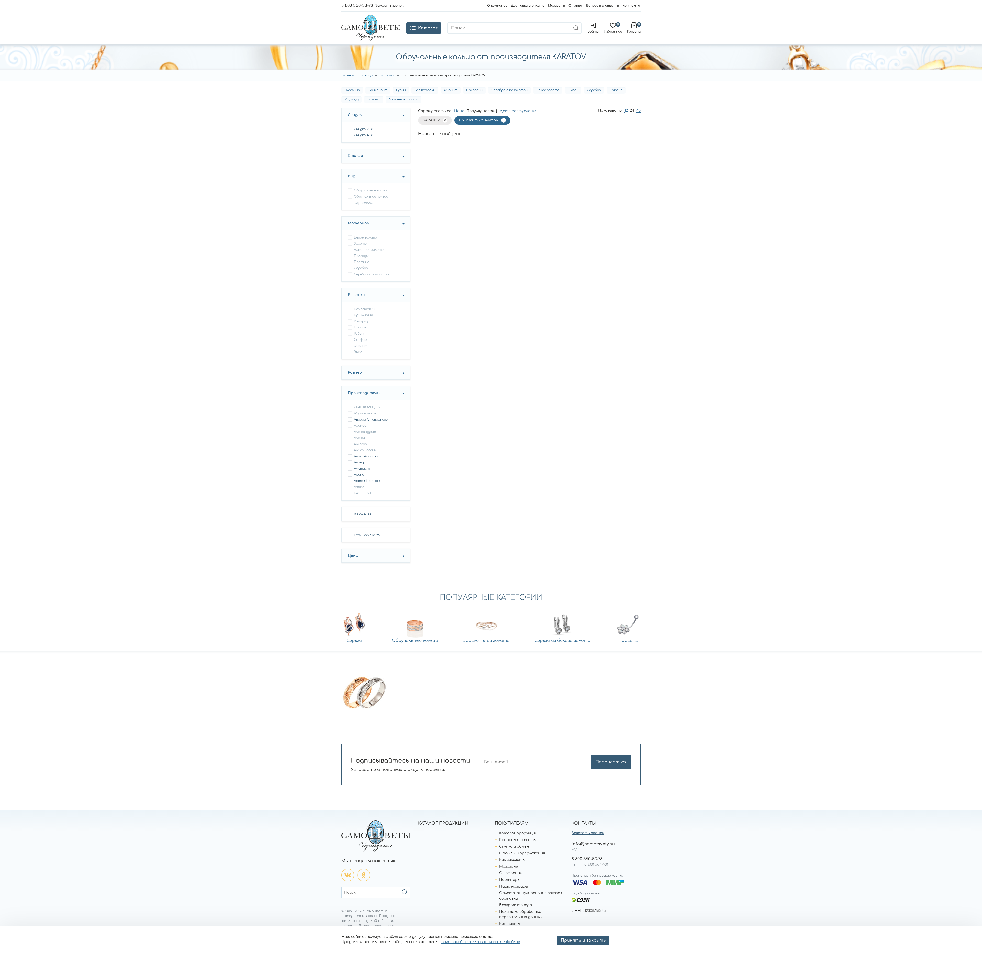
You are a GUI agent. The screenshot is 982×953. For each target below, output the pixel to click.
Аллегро (360, 444)
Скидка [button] (355, 115)
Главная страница (357, 75)
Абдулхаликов (365, 413)
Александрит (365, 432)
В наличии (362, 514)
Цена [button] (353, 556)
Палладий (474, 90)
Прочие (360, 327)
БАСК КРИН (363, 493)
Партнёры (509, 880)
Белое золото (547, 90)
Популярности (480, 111)
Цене (459, 111)
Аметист (362, 468)
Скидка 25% (363, 129)
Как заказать (512, 860)
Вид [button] (351, 176)
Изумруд (351, 99)
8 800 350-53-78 (357, 5)
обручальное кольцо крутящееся (371, 200)
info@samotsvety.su (593, 844)
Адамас (360, 425)
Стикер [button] (355, 156)
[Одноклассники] (363, 875)
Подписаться (611, 762)
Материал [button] (358, 223)
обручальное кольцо (371, 190)
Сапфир (616, 90)
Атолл (359, 487)
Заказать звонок (588, 833)
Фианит (450, 90)
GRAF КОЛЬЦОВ (367, 407)
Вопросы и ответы (602, 5)
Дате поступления (518, 111)
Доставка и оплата (527, 5)
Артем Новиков (367, 481)
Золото (373, 99)
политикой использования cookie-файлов (480, 942)
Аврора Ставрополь (371, 419)
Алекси (359, 438)
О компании (497, 5)
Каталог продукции (518, 833)
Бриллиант (378, 90)
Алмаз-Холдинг (366, 456)
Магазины (556, 5)
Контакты (631, 5)
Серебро (594, 90)
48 (638, 110)
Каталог (388, 75)
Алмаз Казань (365, 450)
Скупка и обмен (514, 846)
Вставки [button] (356, 295)
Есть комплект (367, 535)
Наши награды (513, 886)
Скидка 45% (363, 135)
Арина (359, 475)
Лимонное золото (403, 99)
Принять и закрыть (583, 940)
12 (626, 110)
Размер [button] (355, 373)
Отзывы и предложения (522, 853)
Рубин (401, 90)
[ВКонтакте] (347, 875)
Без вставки (425, 90)
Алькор (359, 462)
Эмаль (573, 90)
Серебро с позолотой (509, 90)
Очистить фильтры (479, 120)
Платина (352, 90)
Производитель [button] (364, 393)
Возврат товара (515, 905)
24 (632, 110)
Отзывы (575, 5)
